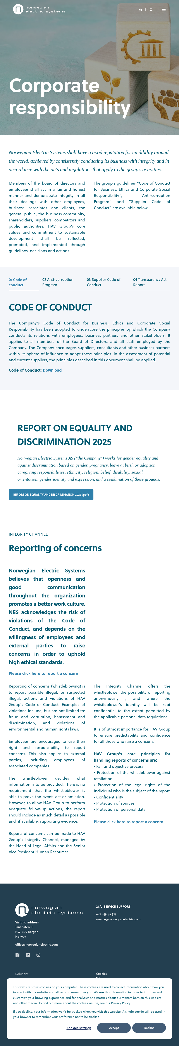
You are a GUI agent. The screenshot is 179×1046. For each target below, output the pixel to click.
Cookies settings (79, 1028)
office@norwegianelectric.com (36, 944)
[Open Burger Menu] (163, 9)
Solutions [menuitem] (21, 974)
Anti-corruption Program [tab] (57, 282)
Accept (114, 1028)
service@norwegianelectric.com (118, 919)
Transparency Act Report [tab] (150, 282)
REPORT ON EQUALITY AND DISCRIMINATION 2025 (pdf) (51, 494)
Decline (149, 1028)
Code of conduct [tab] (18, 282)
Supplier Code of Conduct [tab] (103, 282)
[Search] (151, 9)
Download (52, 370)
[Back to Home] (39, 13)
